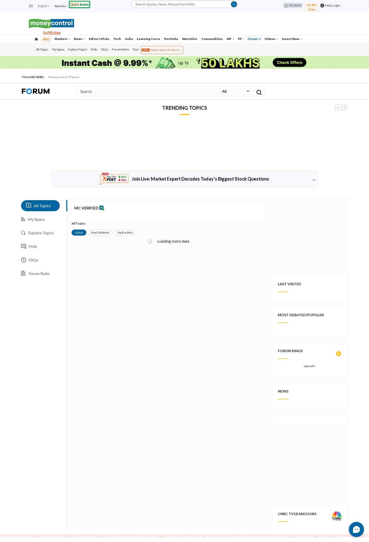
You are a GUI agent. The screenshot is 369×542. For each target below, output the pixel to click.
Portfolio (171, 39)
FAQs (104, 49)
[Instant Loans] (79, 4)
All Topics (42, 49)
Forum (253, 39)
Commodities (212, 39)
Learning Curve (148, 39)
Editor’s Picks (99, 39)
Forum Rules (120, 49)
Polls (94, 49)
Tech (117, 39)
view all (310, 366)
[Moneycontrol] (51, 23)
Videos (270, 39)
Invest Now (291, 39)
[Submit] (234, 4)
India (129, 39)
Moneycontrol (58, 77)
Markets (61, 39)
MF (229, 39)
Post (136, 49)
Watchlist (189, 39)
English (42, 6)
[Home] (36, 39)
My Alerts (295, 5)
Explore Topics (77, 49)
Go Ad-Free (311, 7)
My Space (58, 49)
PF (240, 39)
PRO (46, 39)
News (78, 39)
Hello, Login (332, 5)
